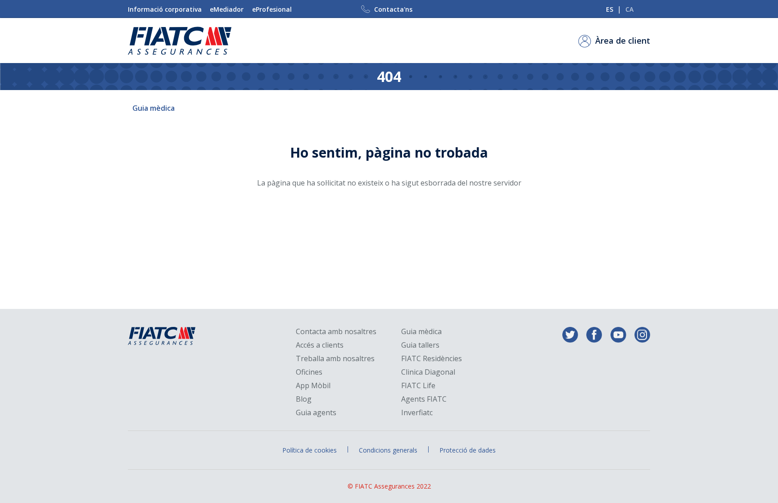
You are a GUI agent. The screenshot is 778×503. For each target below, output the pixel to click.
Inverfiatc (417, 412)
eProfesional (272, 9)
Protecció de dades (467, 450)
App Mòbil (313, 385)
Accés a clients (320, 345)
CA (629, 9)
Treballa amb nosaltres (335, 358)
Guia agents (316, 412)
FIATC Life (418, 385)
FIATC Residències (431, 358)
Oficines (309, 372)
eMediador (227, 9)
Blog (304, 399)
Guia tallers (420, 345)
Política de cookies (309, 450)
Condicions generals (388, 450)
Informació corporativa (165, 9)
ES (609, 9)
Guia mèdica (153, 108)
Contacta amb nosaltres (336, 331)
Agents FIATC (424, 399)
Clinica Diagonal (428, 372)
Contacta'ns (393, 9)
